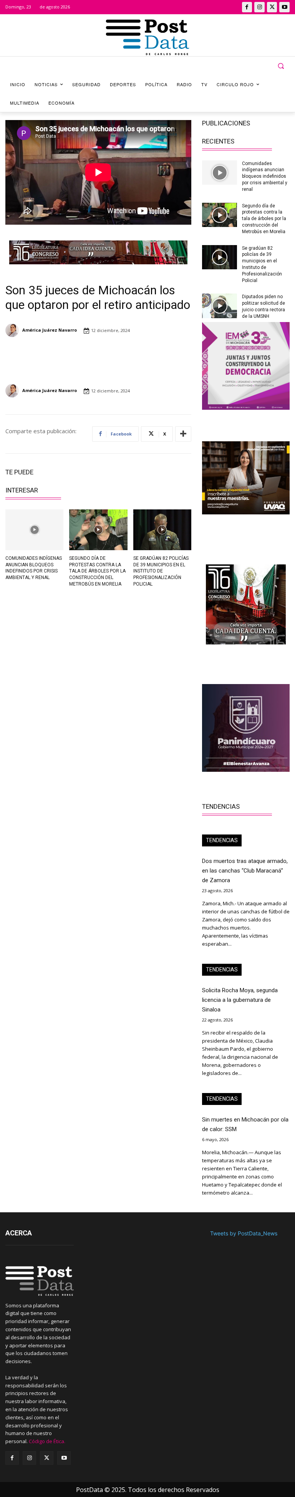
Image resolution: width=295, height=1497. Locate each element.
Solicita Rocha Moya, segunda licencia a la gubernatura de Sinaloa (240, 1000)
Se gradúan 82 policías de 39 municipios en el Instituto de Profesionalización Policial (161, 571)
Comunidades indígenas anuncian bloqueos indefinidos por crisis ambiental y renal (264, 176)
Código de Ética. (47, 1441)
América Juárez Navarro (49, 330)
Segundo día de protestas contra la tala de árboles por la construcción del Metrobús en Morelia (97, 571)
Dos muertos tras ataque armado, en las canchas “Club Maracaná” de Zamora (245, 871)
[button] (281, 66)
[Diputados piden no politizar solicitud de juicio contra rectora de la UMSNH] (219, 306)
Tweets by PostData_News (243, 1233)
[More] (183, 434)
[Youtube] (284, 7)
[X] (272, 7)
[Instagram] (259, 7)
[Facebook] (247, 7)
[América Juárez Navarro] (13, 330)
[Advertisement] (49, 646)
